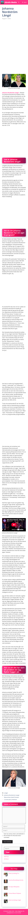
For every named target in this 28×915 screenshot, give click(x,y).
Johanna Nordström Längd (11, 795)
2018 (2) (6, 859)
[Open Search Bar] (19, 2)
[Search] (22, 848)
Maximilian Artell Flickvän (11, 797)
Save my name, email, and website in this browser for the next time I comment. (14, 835)
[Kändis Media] (2, 2)
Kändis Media (11, 2)
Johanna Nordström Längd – (11, 92)
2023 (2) (6, 856)
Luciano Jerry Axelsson (10, 799)
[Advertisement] (14, 36)
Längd (6, 793)
